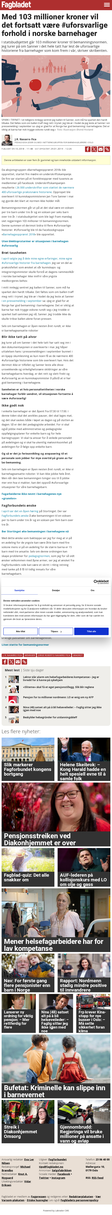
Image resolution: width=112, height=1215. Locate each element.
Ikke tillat (20, 631)
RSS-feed (97, 1178)
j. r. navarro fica (12, 655)
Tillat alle (91, 631)
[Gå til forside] (16, 5)
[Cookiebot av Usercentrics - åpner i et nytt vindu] (96, 582)
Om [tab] (92, 590)
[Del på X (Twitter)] (94, 149)
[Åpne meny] (107, 5)
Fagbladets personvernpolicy (79, 1200)
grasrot (78, 655)
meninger (30, 655)
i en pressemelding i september (22, 301)
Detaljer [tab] (56, 590)
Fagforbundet (57, 1159)
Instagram (58, 1178)
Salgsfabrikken (61, 1170)
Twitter (44, 1178)
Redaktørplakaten (81, 1196)
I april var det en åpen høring (20, 511)
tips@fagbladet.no (51, 1166)
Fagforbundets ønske (15, 515)
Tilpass (54, 631)
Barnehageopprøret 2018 (19, 234)
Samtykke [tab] (19, 590)
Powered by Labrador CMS (56, 1210)
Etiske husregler (37, 1200)
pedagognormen (39, 556)
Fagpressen (38, 1196)
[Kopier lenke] (107, 149)
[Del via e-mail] (100, 149)
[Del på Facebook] (88, 149)
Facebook (63, 1174)
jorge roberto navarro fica (54, 655)
